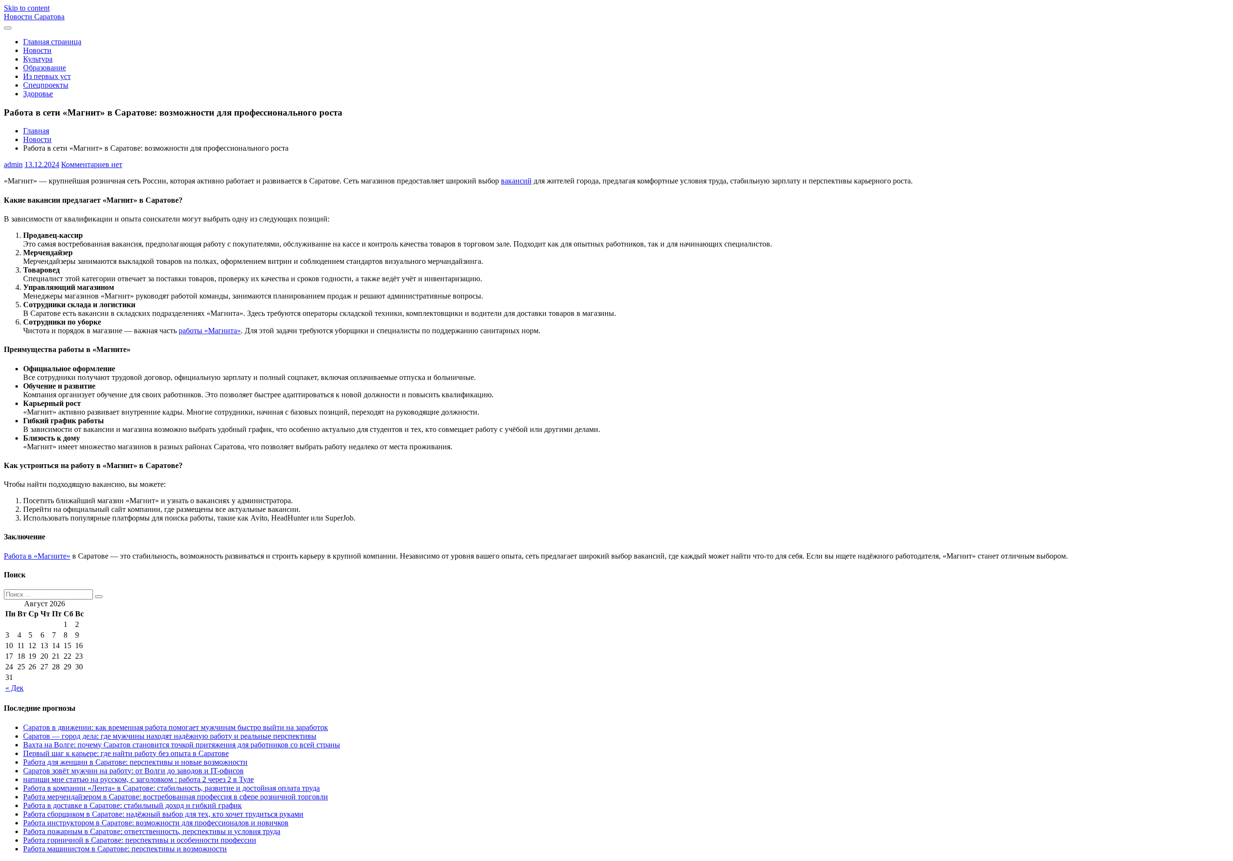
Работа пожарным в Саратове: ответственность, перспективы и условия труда (151, 831)
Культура (37, 59)
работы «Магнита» (210, 330)
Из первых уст (47, 76)
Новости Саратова (34, 17)
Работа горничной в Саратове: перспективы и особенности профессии (139, 840)
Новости (37, 50)
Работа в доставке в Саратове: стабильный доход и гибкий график (132, 805)
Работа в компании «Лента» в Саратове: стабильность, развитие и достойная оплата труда (171, 788)
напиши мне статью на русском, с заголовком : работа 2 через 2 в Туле (138, 779)
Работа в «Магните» (37, 556)
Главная (36, 131)
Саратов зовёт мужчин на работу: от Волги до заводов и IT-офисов (133, 771)
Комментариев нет (91, 164)
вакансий (516, 181)
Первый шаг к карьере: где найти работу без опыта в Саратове (126, 753)
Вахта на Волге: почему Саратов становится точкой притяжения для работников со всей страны (181, 745)
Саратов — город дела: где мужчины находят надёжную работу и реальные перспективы (169, 736)
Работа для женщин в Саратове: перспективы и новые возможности (135, 762)
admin (13, 164)
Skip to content (27, 8)
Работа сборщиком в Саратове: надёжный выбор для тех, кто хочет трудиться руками (163, 814)
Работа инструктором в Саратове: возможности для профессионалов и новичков (156, 823)
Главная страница (52, 42)
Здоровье (38, 94)
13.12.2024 (42, 164)
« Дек (14, 688)
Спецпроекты (45, 85)
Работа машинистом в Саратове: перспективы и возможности (125, 849)
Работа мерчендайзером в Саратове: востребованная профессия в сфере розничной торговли (175, 797)
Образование (44, 68)
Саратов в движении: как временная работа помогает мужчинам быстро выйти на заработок (175, 727)
